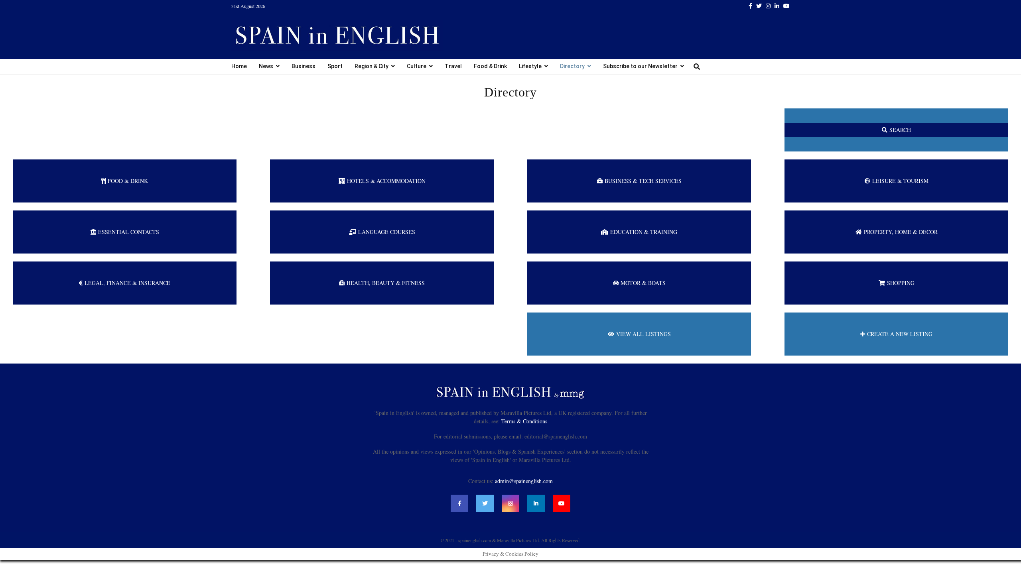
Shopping (901, 283)
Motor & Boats (643, 283)
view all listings (643, 334)
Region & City (371, 66)
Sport (335, 66)
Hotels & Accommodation (386, 181)
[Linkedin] (536, 503)
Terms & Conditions (524, 421)
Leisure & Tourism (900, 181)
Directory (572, 66)
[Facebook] (459, 503)
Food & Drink (490, 66)
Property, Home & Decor (901, 232)
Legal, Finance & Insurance (127, 283)
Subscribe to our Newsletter (640, 66)
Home (239, 66)
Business (303, 66)
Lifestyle (530, 66)
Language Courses (386, 232)
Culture (416, 66)
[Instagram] (510, 503)
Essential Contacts (128, 232)
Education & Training (643, 232)
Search (900, 130)
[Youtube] (561, 503)
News (266, 66)
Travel (453, 66)
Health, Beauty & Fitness (386, 283)
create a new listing (899, 334)
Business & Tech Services (643, 181)
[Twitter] (485, 503)
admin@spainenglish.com (524, 481)
